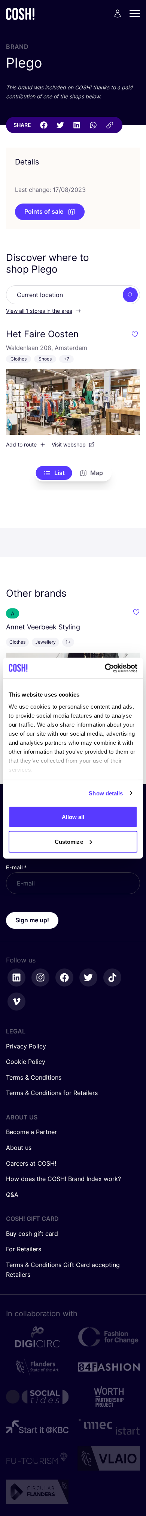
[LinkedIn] (77, 125)
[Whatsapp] (93, 125)
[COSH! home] (20, 14)
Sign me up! (32, 920)
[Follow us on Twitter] (88, 977)
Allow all (73, 817)
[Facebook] (44, 125)
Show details (106, 793)
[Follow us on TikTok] (112, 977)
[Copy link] (109, 125)
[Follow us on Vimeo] (16, 1002)
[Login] (117, 13)
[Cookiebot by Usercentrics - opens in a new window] (105, 668)
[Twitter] (60, 125)
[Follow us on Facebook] (64, 977)
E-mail (16, 867)
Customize (69, 841)
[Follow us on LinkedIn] (16, 977)
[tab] (54, 473)
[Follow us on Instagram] (40, 977)
